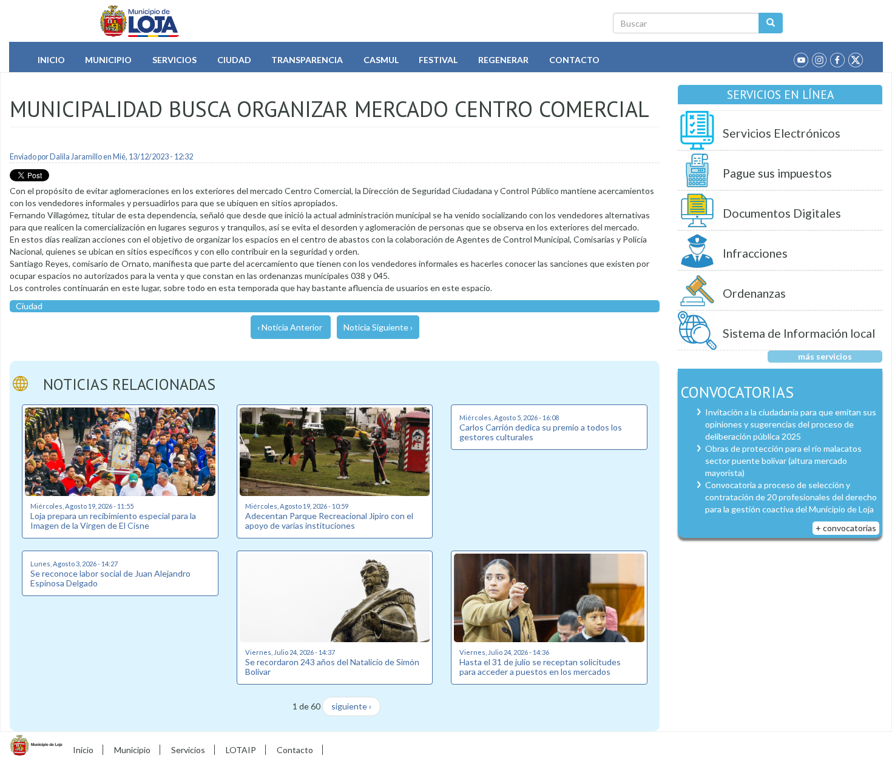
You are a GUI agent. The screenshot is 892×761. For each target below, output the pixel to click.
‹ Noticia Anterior (289, 327)
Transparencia (307, 60)
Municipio (108, 60)
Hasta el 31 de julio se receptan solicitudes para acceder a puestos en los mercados (540, 666)
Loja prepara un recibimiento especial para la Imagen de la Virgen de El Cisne (113, 520)
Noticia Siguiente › (378, 327)
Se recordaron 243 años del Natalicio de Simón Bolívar (332, 666)
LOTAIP (241, 750)
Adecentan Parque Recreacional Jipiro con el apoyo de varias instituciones (329, 520)
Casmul (381, 60)
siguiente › (351, 706)
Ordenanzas (754, 293)
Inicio (51, 60)
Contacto (574, 60)
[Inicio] (140, 21)
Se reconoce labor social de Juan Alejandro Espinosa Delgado (110, 578)
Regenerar (503, 60)
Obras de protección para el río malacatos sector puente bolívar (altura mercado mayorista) (783, 460)
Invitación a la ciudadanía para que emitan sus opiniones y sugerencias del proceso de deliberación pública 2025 (790, 424)
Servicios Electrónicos (781, 133)
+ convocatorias (846, 528)
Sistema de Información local (799, 333)
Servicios (174, 60)
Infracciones (755, 253)
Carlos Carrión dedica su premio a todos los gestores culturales (540, 431)
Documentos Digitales (782, 213)
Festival (438, 60)
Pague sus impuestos (777, 173)
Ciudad (234, 60)
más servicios (825, 356)
